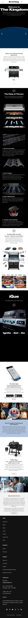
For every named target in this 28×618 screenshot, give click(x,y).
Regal (4, 524)
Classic (4, 534)
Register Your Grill (7, 572)
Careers (5, 597)
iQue (14, 79)
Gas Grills (5, 521)
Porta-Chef (5, 537)
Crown (4, 531)
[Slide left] (11, 83)
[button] (2, 1)
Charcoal (5, 551)
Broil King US (12, 615)
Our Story (5, 563)
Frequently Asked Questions (9, 569)
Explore (14, 473)
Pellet (4, 548)
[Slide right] (16, 83)
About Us (5, 560)
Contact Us (14, 513)
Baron (4, 527)
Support (4, 566)
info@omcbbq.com (7, 582)
